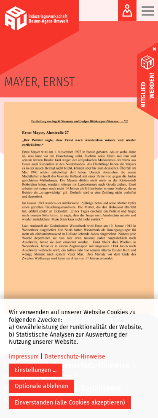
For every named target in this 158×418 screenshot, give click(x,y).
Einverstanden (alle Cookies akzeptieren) (70, 402)
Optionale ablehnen (41, 386)
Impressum (24, 356)
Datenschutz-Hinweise (75, 356)
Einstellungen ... (35, 370)
